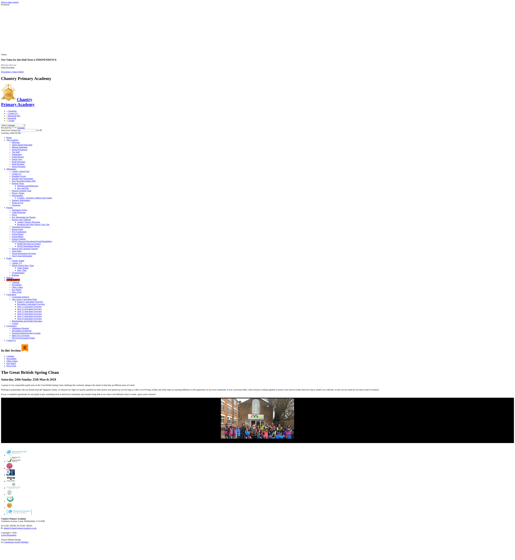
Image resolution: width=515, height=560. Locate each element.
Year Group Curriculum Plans (24, 299)
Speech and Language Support (25, 248)
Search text (5, 130)
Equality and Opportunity (22, 178)
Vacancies (12, 111)
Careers (15, 323)
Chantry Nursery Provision (28, 222)
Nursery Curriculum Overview (30, 302)
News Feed (16, 292)
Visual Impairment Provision (24, 253)
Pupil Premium (18, 164)
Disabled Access (19, 176)
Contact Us (13, 113)
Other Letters (17, 287)
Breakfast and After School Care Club (33, 224)
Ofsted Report (18, 157)
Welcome (16, 142)
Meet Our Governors (21, 335)
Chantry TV (17, 263)
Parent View (17, 159)
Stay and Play (23, 188)
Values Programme (7, 67)
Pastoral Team (18, 183)
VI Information (18, 273)
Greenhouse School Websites (16, 542)
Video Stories (23, 268)
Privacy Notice (18, 193)
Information (11, 169)
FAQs (14, 215)
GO (38, 130)
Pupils (9, 258)
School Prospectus (19, 149)
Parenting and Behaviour (27, 186)
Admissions (17, 154)
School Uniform (18, 239)
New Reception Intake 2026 (24, 181)
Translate (21, 128)
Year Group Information (22, 256)
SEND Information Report (28, 246)
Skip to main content (10, 2)
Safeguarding (17, 195)
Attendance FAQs (19, 210)
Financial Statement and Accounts (26, 333)
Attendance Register (20, 328)
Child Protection (19, 212)
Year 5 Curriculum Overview (29, 316)
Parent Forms (17, 229)
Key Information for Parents (24, 217)
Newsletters (17, 285)
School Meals (17, 236)
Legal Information (8, 535)
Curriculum (11, 294)
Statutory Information (21, 200)
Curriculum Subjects (20, 297)
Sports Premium (18, 166)
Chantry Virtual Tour (21, 171)
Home (9, 137)
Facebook (11, 118)
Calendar (15, 282)
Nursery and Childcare (21, 220)
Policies (9, 277)
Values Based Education (22, 145)
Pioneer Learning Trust (21, 191)
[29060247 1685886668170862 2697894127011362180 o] (257, 418)
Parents (9, 207)
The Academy (12, 140)
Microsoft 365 (14, 116)
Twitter (11, 121)
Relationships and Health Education (27, 321)
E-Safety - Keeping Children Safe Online (34, 198)
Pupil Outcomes (18, 162)
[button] (41, 130)
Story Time (22, 270)
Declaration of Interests (21, 331)
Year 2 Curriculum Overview (29, 309)
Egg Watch (16, 290)
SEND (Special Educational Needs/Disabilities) (32, 241)
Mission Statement (19, 147)
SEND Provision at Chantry (29, 244)
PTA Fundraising (19, 232)
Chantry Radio (18, 261)
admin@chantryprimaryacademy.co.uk (20, 528)
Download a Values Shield (12, 72)
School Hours (17, 234)
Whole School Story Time (23, 265)
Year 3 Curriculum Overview (29, 311)
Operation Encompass (21, 227)
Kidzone (15, 275)
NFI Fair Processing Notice (23, 338)
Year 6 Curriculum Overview (29, 318)
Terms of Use (17, 203)
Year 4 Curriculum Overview (29, 314)
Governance (11, 326)
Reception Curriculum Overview (31, 304)
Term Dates (17, 251)
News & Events (13, 280)
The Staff (16, 152)
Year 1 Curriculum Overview (29, 306)
